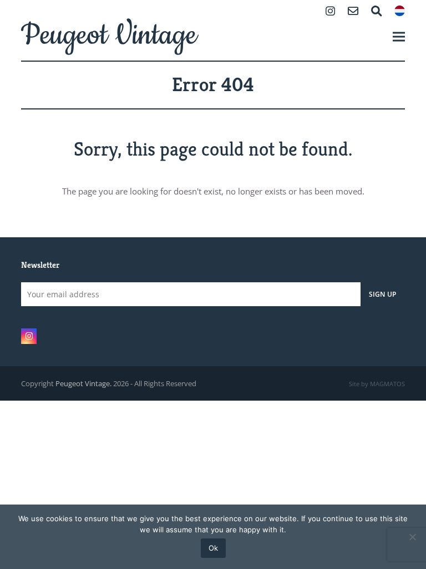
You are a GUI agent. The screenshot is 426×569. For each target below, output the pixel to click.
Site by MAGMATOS (377, 384)
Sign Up (383, 294)
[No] (412, 536)
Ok (213, 547)
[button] (399, 36)
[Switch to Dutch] (399, 12)
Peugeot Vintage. (83, 383)
